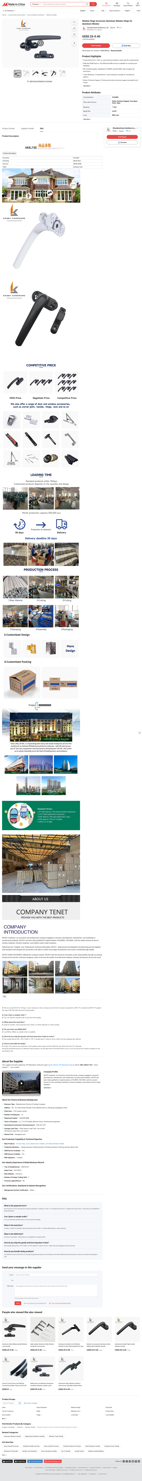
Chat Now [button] (127, 46)
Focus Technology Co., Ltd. (56, 1474)
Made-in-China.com (62, 1470)
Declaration (93, 1474)
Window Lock (75, 1411)
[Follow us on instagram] (130, 1461)
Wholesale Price (83, 1467)
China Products (39, 1467)
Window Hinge (75, 1407)
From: (12, 1275)
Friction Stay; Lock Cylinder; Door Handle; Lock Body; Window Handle (40, 1144)
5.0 (115, 131)
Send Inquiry (96, 46)
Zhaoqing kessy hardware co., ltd (97, 27)
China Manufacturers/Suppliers (54, 1467)
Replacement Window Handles (35, 1436)
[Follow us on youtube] (133, 1461)
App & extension (114, 11)
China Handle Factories (11, 1446)
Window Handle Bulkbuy (96, 1451)
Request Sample (116, 50)
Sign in (138, 5)
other (4, 1407)
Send (17, 1303)
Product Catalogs (31, 1403)
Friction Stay (110, 1411)
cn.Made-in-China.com (90, 1470)
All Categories (9, 11)
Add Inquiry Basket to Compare (41, 81)
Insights (115, 1467)
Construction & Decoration (16, 15)
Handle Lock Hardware (29, 1451)
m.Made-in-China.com (76, 1470)
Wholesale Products (71, 1467)
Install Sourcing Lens (54, 1461)
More (4, 1455)
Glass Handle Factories (51, 1446)
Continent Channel (95, 1467)
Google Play (20, 1461)
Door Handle (6, 1415)
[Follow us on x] (127, 1461)
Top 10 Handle (65, 1451)
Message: (10, 1286)
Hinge (38, 1415)
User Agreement (82, 1474)
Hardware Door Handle (111, 1446)
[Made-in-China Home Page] (13, 4)
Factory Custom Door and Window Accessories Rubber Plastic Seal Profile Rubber (14, 1385)
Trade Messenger (35, 1461)
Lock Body (74, 1415)
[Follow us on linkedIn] (139, 1461)
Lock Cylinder (110, 1415)
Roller (38, 1411)
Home (4, 15)
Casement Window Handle (12, 1436)
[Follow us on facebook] (124, 1461)
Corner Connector (8, 1411)
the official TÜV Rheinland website (62, 1065)
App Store (7, 1461)
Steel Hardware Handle (92, 1446)
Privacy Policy (103, 1474)
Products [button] (35, 4)
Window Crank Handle (56, 1436)
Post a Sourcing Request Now (60, 1303)
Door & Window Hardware (36, 15)
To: (13, 1280)
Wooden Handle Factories (31, 1446)
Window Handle (51, 15)
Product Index (106, 1467)
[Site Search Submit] (93, 4)
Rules (138, 11)
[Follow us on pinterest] (136, 1461)
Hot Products (29, 1467)
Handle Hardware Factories (72, 1446)
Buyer (92, 11)
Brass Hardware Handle (49, 1451)
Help (102, 11)
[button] (87, 4)
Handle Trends (79, 1451)
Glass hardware (42, 1407)
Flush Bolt (109, 1407)
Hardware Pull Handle (11, 1451)
